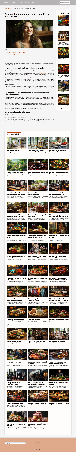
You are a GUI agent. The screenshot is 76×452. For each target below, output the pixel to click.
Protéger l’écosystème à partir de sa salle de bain (15, 52)
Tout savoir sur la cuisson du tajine (16, 236)
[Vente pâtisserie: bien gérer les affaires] (38, 395)
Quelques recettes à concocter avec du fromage (63, 107)
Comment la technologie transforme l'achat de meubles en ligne (57, 152)
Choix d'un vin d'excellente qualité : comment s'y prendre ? (63, 43)
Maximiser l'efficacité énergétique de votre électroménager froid (14, 152)
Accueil (5, 8)
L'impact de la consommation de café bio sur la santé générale (38, 173)
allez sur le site (43, 73)
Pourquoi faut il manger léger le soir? (59, 236)
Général (33, 2)
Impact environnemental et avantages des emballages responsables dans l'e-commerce (16, 174)
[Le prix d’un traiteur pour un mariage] (17, 416)
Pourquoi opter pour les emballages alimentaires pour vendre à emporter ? (15, 343)
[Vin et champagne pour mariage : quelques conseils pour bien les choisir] (59, 207)
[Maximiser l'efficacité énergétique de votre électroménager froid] (17, 142)
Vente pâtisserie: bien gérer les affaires (37, 404)
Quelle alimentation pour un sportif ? (58, 383)
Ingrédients (6, 2)
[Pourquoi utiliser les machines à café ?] (17, 375)
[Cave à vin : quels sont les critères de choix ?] (38, 333)
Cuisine (27, 2)
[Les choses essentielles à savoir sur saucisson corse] (63, 68)
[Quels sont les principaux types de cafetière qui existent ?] (59, 185)
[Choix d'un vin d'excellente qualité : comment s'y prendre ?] (63, 35)
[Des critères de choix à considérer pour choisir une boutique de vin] (17, 185)
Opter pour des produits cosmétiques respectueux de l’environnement (19, 54)
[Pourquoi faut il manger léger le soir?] (59, 227)
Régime (14, 2)
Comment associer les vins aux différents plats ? (37, 236)
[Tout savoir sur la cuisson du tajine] (17, 227)
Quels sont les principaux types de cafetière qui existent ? (57, 194)
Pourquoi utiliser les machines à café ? (13, 383)
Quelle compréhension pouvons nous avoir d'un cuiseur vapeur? (36, 384)
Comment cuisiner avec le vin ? (59, 320)
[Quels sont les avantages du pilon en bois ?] (38, 207)
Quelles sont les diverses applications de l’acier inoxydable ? (57, 363)
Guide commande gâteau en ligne (37, 424)
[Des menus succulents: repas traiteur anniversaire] (59, 395)
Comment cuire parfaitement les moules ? (62, 60)
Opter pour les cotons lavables (12, 57)
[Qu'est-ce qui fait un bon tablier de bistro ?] (38, 291)
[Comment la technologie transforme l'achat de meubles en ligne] (59, 142)
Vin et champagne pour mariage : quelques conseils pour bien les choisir (58, 216)
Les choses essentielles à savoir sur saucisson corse (63, 76)
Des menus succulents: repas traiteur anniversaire (59, 404)
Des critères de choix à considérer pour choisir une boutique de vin (16, 194)
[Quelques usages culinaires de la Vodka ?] (17, 248)
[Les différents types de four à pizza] (38, 270)
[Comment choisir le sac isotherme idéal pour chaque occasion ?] (38, 142)
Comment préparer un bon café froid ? (58, 257)
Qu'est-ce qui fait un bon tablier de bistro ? (36, 299)
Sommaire (9, 50)
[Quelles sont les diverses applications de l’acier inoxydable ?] (59, 354)
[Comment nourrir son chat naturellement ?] (38, 248)
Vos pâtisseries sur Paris (15, 403)
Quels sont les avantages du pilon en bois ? (37, 215)
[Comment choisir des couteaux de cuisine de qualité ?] (17, 291)
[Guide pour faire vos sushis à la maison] (38, 354)
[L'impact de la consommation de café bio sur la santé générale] (38, 164)
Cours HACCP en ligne (63, 91)
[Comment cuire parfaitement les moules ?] (63, 52)
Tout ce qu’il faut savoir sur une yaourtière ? (37, 193)
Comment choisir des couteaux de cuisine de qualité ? (14, 300)
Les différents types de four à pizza (37, 279)
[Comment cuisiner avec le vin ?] (59, 311)
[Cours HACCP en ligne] (63, 85)
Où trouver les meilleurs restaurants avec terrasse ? (16, 215)
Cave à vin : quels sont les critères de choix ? (36, 342)
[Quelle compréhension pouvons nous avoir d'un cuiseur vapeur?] (38, 375)
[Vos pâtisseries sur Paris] (17, 395)
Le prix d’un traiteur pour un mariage (16, 424)
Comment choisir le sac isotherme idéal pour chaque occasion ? (37, 152)
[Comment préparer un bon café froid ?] (59, 248)
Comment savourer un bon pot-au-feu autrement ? (15, 320)
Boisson (20, 2)
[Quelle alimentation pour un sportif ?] (59, 375)
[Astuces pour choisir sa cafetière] (59, 333)
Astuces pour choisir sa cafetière (57, 342)
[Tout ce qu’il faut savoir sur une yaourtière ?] (38, 185)
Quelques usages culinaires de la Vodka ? (16, 257)
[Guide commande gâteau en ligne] (38, 416)
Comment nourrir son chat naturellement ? (37, 257)
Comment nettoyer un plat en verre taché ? (63, 27)
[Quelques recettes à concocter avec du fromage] (63, 99)
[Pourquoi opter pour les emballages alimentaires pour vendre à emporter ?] (17, 333)
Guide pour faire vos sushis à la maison (37, 362)
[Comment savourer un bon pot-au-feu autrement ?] (17, 311)
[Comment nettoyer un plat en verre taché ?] (63, 20)
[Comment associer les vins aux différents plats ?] (38, 227)
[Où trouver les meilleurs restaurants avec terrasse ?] (17, 207)
